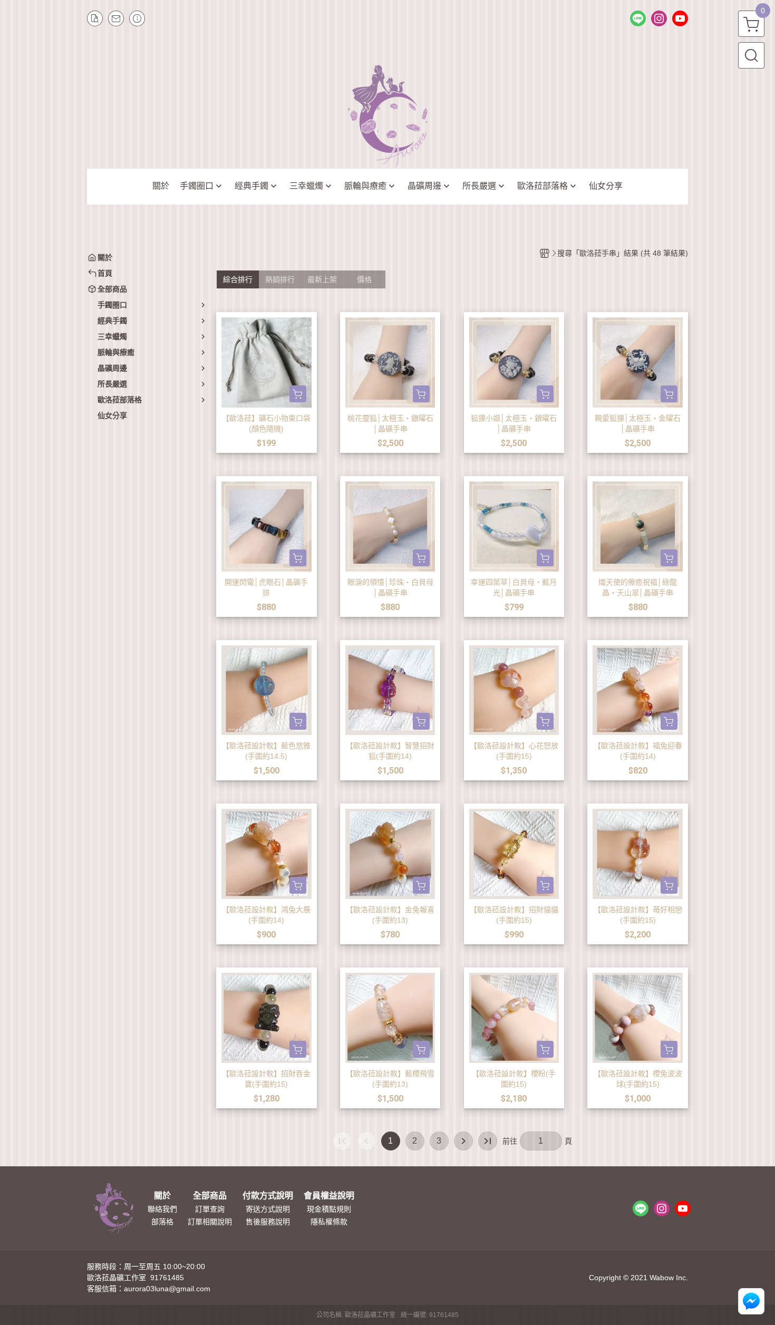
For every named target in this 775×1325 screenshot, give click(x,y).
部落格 (162, 1221)
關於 (162, 1196)
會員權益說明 (329, 1196)
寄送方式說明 (268, 1209)
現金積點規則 (329, 1209)
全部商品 (210, 1196)
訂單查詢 (210, 1209)
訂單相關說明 (210, 1221)
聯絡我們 (162, 1209)
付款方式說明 (268, 1196)
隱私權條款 (329, 1221)
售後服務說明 (268, 1221)
